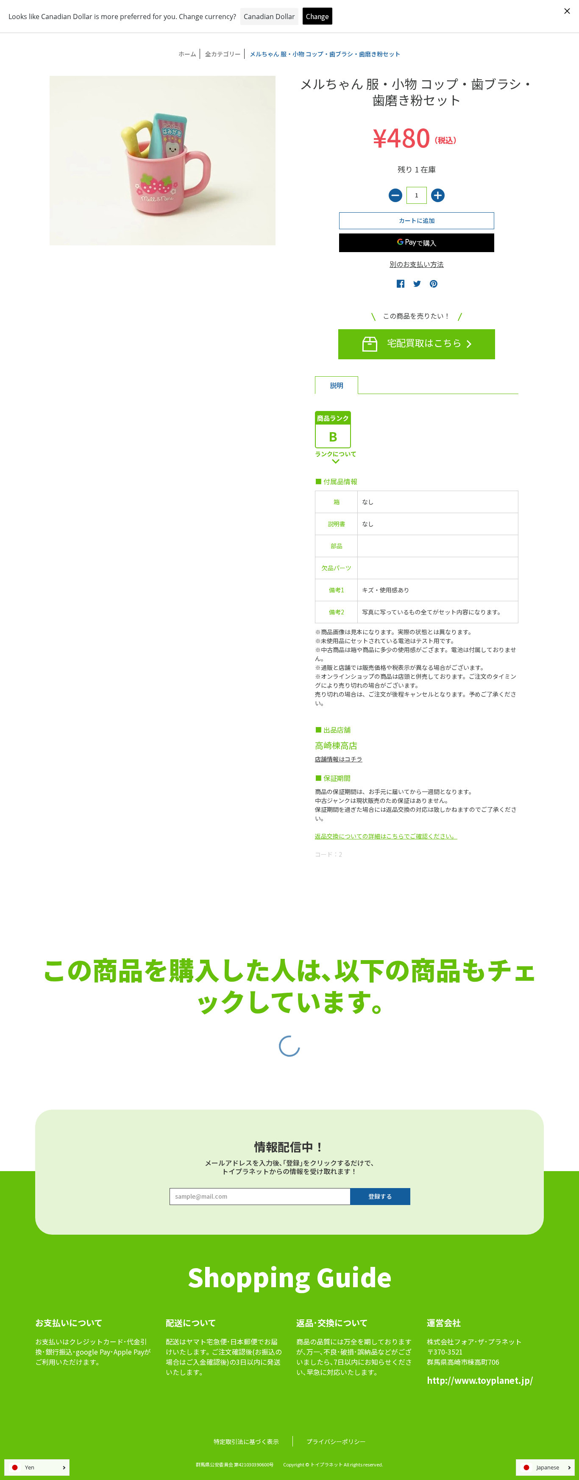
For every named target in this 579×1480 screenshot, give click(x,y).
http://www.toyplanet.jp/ (480, 1380)
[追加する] (438, 195)
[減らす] (395, 195)
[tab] (336, 385)
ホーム (187, 54)
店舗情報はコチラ (338, 759)
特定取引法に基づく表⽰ (246, 1441)
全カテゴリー (223, 54)
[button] (400, 283)
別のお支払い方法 (417, 264)
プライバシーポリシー (336, 1441)
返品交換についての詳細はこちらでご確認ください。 (386, 836)
